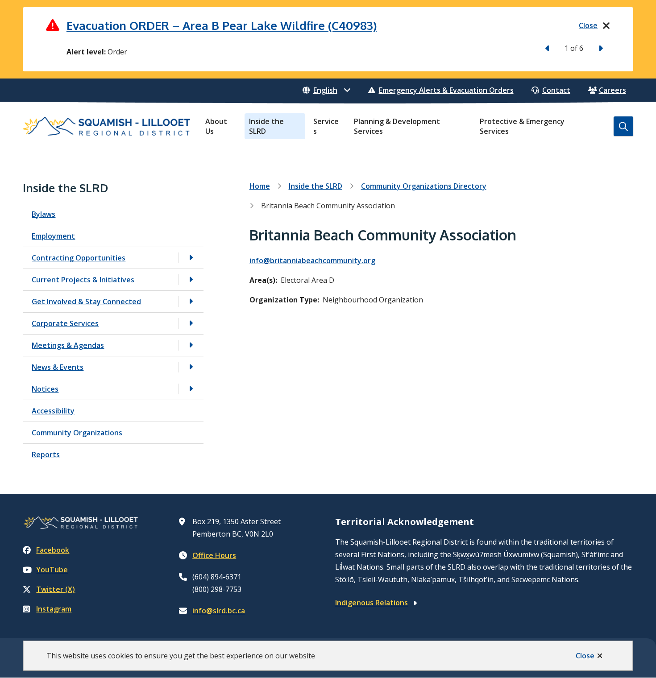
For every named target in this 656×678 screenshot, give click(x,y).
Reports (46, 454)
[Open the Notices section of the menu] (191, 388)
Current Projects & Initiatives (83, 280)
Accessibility (53, 411)
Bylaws (43, 214)
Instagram (53, 609)
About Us (216, 126)
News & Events (57, 367)
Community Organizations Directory (423, 186)
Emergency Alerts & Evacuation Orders (446, 90)
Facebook (52, 550)
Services (326, 126)
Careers (612, 90)
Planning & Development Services (397, 126)
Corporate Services (65, 323)
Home (259, 186)
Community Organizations (77, 433)
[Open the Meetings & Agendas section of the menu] (191, 345)
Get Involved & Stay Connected (86, 301)
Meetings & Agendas (68, 345)
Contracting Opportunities (78, 258)
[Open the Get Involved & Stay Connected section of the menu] (191, 301)
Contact (556, 90)
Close (585, 656)
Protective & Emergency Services (522, 126)
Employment (53, 236)
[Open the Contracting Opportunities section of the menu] (191, 257)
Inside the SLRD (266, 126)
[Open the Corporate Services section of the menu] (191, 323)
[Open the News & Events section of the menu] (191, 367)
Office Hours (214, 555)
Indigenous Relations (371, 603)
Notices (45, 389)
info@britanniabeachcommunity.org (312, 260)
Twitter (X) (55, 589)
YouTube (52, 570)
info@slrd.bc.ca (218, 611)
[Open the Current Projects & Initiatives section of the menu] (191, 279)
